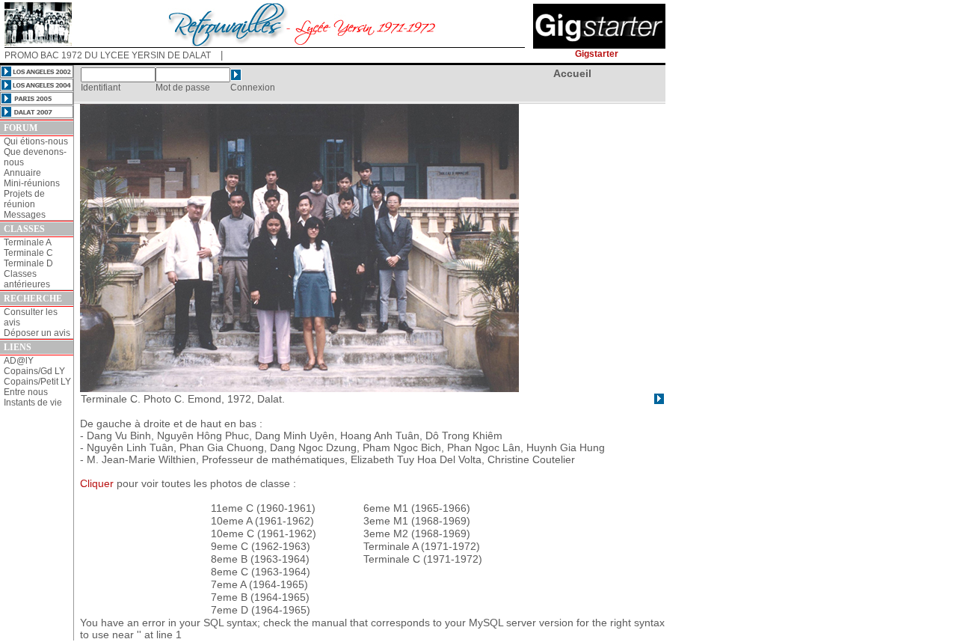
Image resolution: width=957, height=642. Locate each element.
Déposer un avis (37, 333)
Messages (25, 215)
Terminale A (28, 242)
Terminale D (28, 263)
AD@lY (19, 360)
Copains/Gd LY (34, 371)
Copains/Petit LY (37, 381)
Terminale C (28, 253)
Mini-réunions (32, 183)
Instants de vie (33, 402)
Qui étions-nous (36, 141)
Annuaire (22, 173)
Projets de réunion (24, 199)
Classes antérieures (27, 279)
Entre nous (26, 392)
